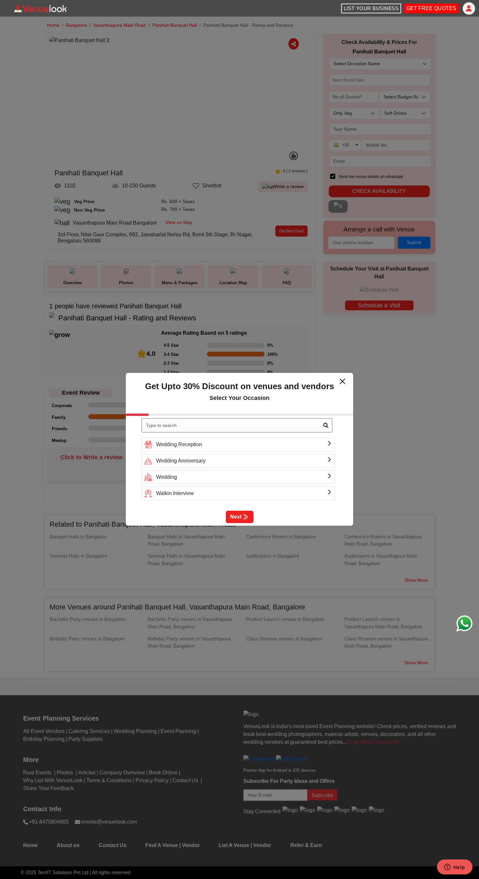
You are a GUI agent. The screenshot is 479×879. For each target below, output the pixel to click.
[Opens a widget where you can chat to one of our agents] (454, 867)
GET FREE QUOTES (431, 8)
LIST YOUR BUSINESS (371, 8)
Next (235, 517)
